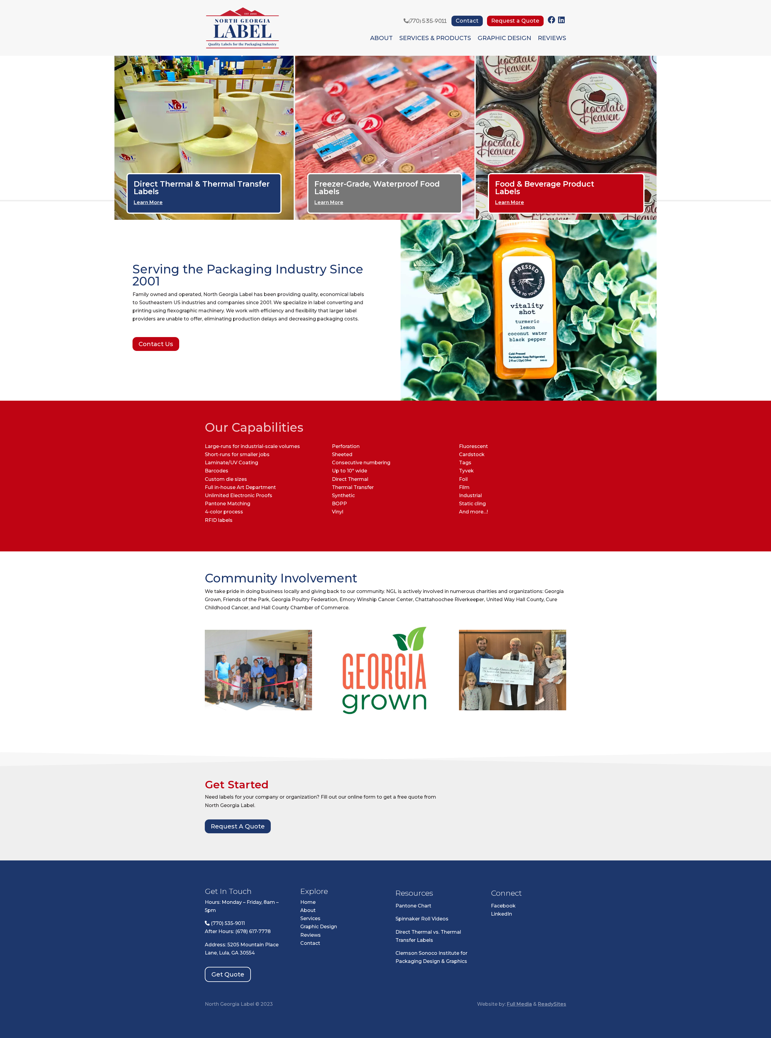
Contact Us (156, 344)
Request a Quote (515, 20)
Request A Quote (238, 826)
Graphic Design (504, 39)
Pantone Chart (413, 906)
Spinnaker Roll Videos (421, 919)
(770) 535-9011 (427, 20)
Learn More (148, 202)
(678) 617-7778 (253, 931)
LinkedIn (501, 914)
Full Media (519, 1004)
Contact (467, 20)
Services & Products (435, 39)
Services (310, 918)
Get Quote (227, 974)
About (381, 39)
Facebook (503, 906)
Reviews (552, 39)
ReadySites (552, 1004)
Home (308, 902)
